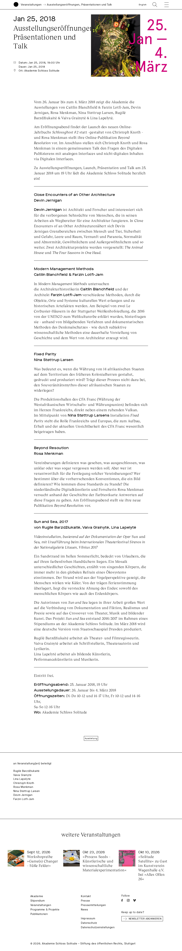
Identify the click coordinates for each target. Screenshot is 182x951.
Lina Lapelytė (22, 779)
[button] (164, 4)
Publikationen (39, 914)
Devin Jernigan (22, 795)
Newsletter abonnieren (145, 918)
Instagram (128, 900)
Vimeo (134, 900)
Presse (85, 900)
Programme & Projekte (45, 909)
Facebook (122, 900)
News (84, 909)
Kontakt (86, 896)
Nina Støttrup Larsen (26, 791)
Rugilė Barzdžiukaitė (26, 771)
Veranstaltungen (31, 4)
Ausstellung (91, 738)
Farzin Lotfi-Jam (23, 799)
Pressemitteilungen (93, 905)
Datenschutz (89, 923)
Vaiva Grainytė (22, 775)
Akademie (36, 896)
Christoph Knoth (23, 783)
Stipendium (37, 900)
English (143, 4)
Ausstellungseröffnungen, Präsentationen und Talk (79, 4)
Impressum (88, 918)
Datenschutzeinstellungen (97, 927)
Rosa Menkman (23, 787)
